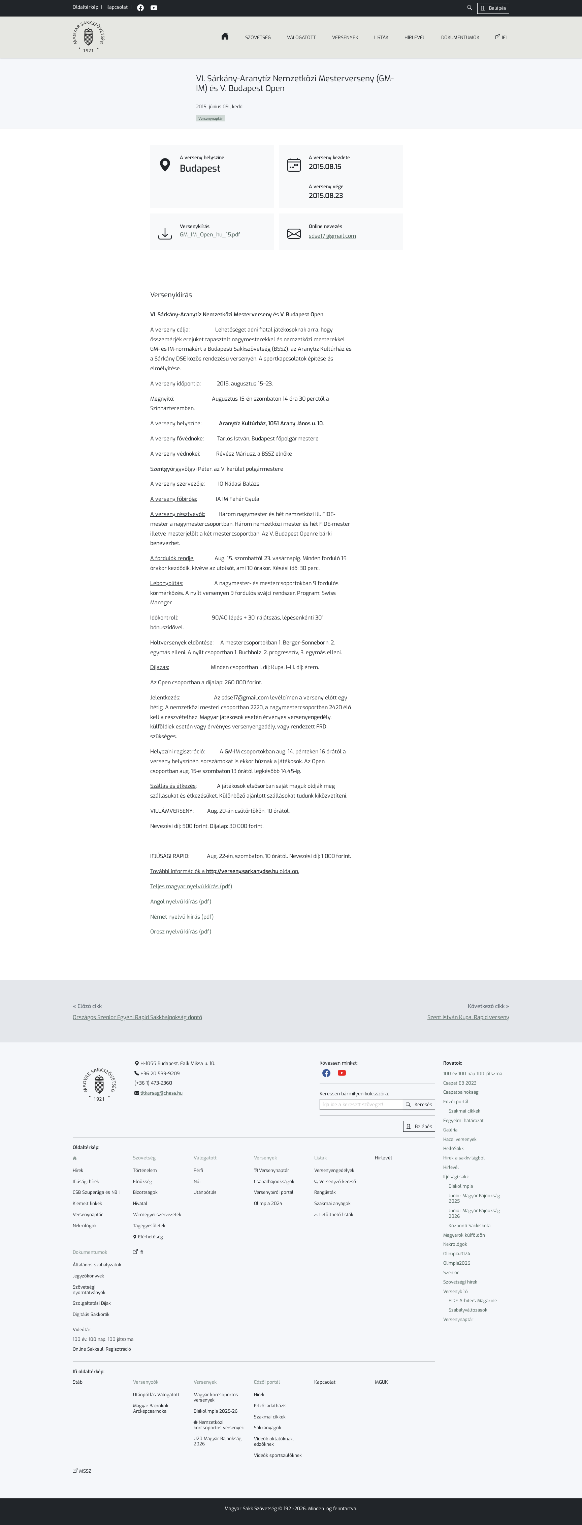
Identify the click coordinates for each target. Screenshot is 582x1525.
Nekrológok (455, 1244)
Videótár (81, 1329)
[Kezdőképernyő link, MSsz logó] (89, 37)
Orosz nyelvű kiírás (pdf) (181, 931)
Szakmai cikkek (464, 1111)
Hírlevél (451, 1167)
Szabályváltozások (468, 1310)
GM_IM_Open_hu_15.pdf (210, 234)
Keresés (422, 1104)
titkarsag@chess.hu (161, 1093)
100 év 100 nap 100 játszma (472, 1073)
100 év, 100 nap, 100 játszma (103, 1339)
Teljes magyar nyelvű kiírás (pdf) (191, 886)
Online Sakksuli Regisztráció (102, 1349)
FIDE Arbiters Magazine (473, 1300)
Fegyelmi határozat (463, 1120)
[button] (469, 8)
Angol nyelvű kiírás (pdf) (181, 901)
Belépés (497, 8)
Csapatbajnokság (461, 1092)
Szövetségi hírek (460, 1282)
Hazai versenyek (460, 1139)
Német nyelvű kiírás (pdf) (182, 916)
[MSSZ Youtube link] (154, 8)
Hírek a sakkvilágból (464, 1158)
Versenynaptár (458, 1319)
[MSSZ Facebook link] (140, 8)
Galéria (450, 1130)
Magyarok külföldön (464, 1235)
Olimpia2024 (456, 1254)
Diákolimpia (461, 1186)
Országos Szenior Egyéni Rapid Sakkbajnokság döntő (137, 1017)
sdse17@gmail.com (332, 235)
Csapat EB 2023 (460, 1083)
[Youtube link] (342, 1073)
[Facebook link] (326, 1073)
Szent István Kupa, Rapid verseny (468, 1017)
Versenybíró (455, 1291)
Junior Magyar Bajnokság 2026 (474, 1213)
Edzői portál (455, 1101)
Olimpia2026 (456, 1263)
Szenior (451, 1272)
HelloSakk (453, 1148)
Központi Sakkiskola (469, 1226)
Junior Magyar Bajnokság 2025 (474, 1198)
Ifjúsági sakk (456, 1177)
